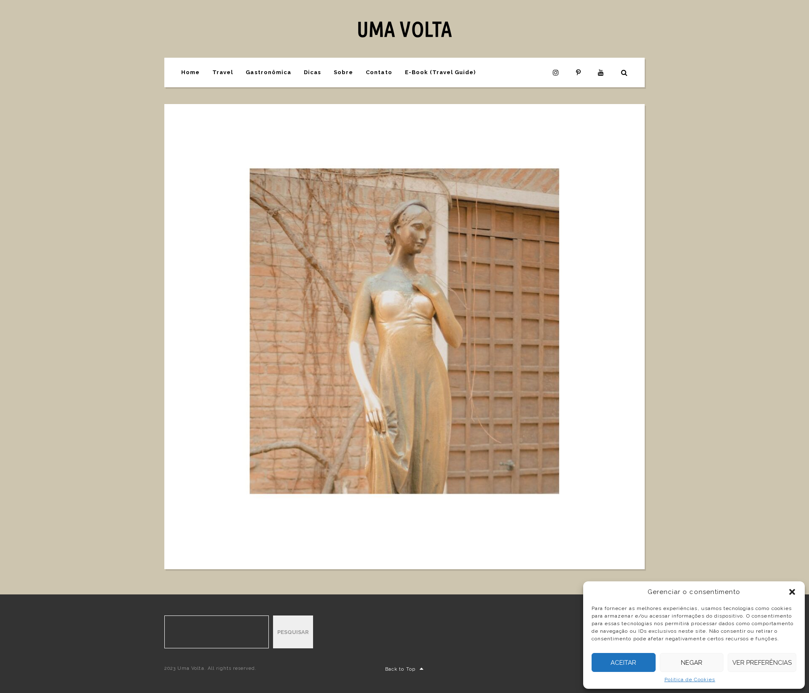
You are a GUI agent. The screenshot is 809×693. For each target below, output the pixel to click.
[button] (792, 592)
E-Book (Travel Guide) (440, 72)
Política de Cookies (689, 679)
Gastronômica (268, 72)
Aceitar (623, 662)
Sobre (343, 72)
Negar (691, 662)
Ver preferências (762, 662)
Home (190, 72)
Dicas (312, 72)
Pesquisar (293, 632)
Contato (379, 72)
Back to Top (400, 669)
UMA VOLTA (404, 28)
